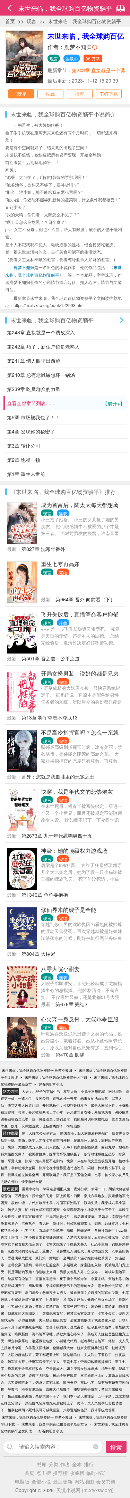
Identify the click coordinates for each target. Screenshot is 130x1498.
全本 (77, 1464)
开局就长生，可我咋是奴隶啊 (64, 1105)
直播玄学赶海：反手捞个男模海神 (61, 1278)
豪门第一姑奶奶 (47, 1258)
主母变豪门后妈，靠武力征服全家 (34, 1264)
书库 (41, 1464)
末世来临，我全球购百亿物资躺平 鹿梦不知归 (37, 1070)
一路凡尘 (25, 1098)
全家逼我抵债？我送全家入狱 (92, 1320)
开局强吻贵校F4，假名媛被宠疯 (70, 1216)
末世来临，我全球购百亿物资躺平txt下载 (56, 1077)
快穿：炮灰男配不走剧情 (44, 1160)
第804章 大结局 (38, 953)
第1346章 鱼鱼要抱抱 (44, 894)
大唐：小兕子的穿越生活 (41, 1091)
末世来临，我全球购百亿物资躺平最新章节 (54, 1424)
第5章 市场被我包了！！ (33, 417)
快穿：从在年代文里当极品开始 (91, 1160)
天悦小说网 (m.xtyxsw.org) (85, 1490)
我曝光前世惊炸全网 (23, 1174)
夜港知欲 (81, 1188)
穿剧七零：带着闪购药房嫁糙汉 (87, 1361)
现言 (31, 21)
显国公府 (42, 1098)
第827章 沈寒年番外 (43, 548)
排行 (89, 1464)
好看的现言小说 (50, 1084)
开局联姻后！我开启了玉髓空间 (66, 1174)
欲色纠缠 (18, 1202)
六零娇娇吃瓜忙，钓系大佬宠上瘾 (34, 1382)
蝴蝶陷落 (84, 1230)
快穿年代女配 (31, 1181)
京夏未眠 (98, 1278)
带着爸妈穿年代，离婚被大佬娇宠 (89, 1306)
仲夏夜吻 (53, 1299)
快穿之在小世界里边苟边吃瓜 (61, 1167)
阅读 (21, 93)
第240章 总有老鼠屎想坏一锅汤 (41, 374)
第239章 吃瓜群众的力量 (33, 388)
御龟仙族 (73, 1126)
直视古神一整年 (65, 1098)
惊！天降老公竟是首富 (39, 1133)
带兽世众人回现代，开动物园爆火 (82, 1251)
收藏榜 (77, 1472)
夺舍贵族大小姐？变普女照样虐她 (72, 1368)
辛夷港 (13, 1389)
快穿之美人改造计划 (23, 1105)
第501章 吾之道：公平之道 (50, 658)
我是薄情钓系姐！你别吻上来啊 (32, 1271)
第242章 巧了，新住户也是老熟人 (43, 346)
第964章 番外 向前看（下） (85, 599)
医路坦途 (115, 1091)
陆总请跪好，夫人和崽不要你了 (87, 1354)
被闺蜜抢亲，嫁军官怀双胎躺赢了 (54, 1154)
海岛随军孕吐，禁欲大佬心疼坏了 (58, 1334)
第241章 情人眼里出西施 (33, 360)
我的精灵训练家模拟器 (90, 1119)
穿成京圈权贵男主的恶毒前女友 (70, 1285)
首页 (10, 21)
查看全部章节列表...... (66, 403)
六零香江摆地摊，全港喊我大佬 (49, 1347)
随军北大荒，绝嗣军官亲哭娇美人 (34, 1361)
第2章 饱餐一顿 (23, 459)
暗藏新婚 (21, 1334)
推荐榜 (60, 1472)
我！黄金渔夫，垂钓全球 (51, 1119)
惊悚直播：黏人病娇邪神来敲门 (84, 1133)
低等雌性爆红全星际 (99, 1154)
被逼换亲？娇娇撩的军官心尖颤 (94, 1292)
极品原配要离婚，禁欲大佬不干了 (34, 1396)
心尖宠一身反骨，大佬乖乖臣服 (80, 1019)
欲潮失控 (70, 1382)
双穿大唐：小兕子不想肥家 (84, 1091)
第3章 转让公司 (23, 445)
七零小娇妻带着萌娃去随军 (42, 1237)
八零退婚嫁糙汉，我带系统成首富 (89, 1410)
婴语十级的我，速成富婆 (65, 1327)
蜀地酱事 (35, 1285)
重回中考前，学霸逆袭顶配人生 (46, 1188)
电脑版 (22, 1481)
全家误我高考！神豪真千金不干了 (89, 1209)
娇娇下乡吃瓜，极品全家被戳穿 (52, 1375)
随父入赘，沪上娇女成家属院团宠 (34, 1209)
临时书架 (96, 1472)
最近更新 (62, 1481)
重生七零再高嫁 (60, 564)
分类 (53, 1464)
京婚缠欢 (70, 1264)
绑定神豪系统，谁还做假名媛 (30, 1340)
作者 (65, 1464)
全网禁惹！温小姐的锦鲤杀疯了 (87, 1258)
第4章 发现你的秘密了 (31, 431)
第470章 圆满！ (72, 1054)
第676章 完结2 (71, 1004)
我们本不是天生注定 (78, 1396)
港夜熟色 (28, 1223)
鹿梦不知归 (78, 47)
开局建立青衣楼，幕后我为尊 (89, 1112)
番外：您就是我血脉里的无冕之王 (57, 776)
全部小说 (41, 1481)
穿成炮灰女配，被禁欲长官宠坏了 (68, 1313)
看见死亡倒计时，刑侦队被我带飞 (65, 1223)
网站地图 (84, 1481)
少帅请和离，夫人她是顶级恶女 (42, 1320)
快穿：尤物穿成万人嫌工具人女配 (34, 1147)
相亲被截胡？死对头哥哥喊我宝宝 (34, 1410)
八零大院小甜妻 (60, 969)
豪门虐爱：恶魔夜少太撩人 (46, 1292)
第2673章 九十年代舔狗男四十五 (56, 835)
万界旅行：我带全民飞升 (34, 1195)
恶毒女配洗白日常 (94, 1098)
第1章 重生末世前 (26, 473)
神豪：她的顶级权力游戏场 (74, 851)
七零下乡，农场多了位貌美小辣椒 (47, 1230)
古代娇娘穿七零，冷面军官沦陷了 (54, 1202)
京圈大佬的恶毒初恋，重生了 (30, 1251)
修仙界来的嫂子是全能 (68, 910)
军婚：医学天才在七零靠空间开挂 (44, 1140)
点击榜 (43, 1472)
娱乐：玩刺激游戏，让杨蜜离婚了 (37, 1126)
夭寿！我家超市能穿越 (80, 1147)
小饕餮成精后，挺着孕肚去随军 (80, 1340)
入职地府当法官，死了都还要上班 (34, 1354)
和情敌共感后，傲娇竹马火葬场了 (89, 1299)
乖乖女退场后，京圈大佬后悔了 (45, 1389)
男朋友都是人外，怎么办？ (80, 1271)
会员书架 (105, 1481)
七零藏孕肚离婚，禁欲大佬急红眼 (34, 1306)
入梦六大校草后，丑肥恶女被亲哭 (93, 1237)
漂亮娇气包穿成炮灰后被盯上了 (49, 1403)
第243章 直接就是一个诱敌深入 (41, 332)
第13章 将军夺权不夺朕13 (49, 717)
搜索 (116, 1447)
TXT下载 (109, 93)
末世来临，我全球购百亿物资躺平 (84, 21)
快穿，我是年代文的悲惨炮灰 (77, 791)
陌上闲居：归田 (68, 1195)
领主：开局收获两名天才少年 (40, 1112)
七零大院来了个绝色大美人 (66, 1244)
